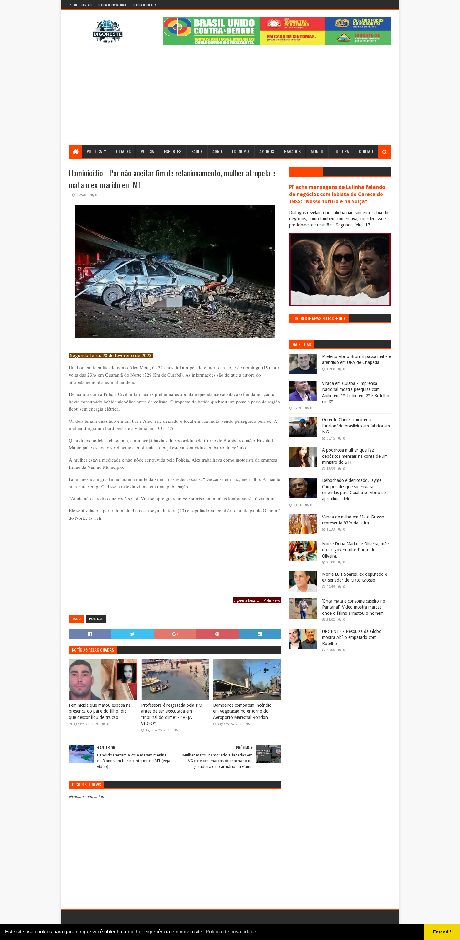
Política (94, 151)
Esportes (172, 151)
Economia (240, 151)
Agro (217, 151)
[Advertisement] (230, 98)
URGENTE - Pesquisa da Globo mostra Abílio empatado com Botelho (351, 637)
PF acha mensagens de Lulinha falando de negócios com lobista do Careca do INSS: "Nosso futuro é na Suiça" (337, 194)
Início (73, 5)
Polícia (147, 151)
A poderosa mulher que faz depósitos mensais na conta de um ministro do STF (355, 456)
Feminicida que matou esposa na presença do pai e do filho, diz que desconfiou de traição (100, 711)
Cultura (341, 151)
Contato (86, 5)
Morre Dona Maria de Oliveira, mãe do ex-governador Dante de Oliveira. (355, 549)
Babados (292, 151)
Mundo (317, 151)
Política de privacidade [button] (231, 931)
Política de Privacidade (112, 5)
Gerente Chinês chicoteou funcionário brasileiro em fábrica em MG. (356, 425)
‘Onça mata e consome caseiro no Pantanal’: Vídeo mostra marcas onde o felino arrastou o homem (353, 607)
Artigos (266, 151)
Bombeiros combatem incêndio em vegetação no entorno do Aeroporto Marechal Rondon (242, 711)
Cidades (123, 151)
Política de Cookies (144, 5)
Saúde (196, 151)
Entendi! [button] (442, 931)
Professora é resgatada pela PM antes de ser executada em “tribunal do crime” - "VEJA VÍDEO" (171, 714)
